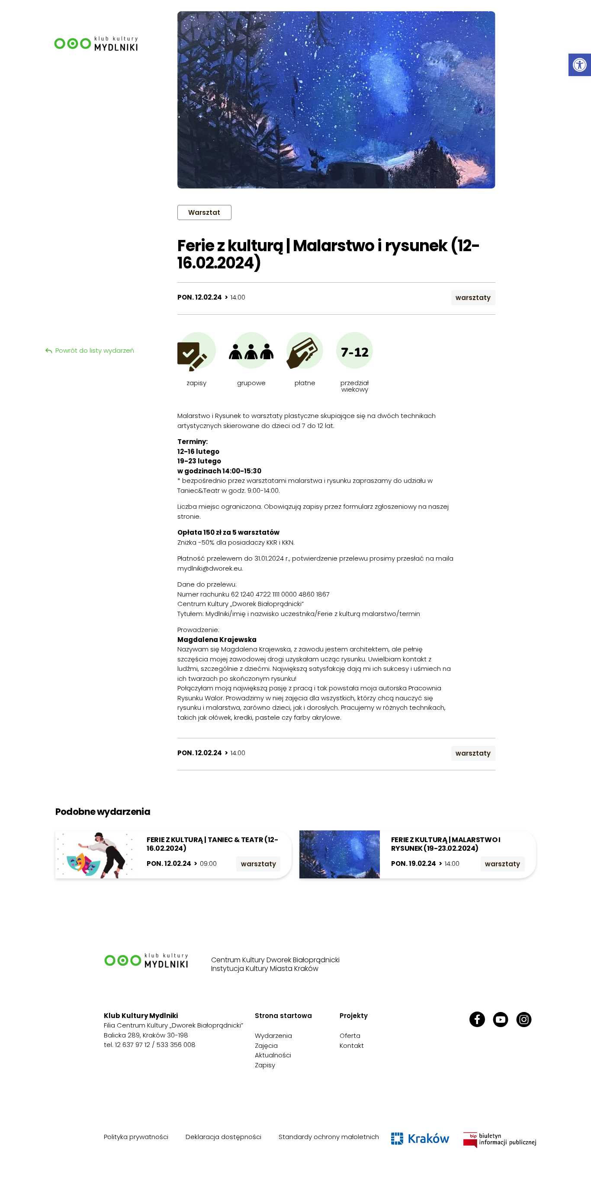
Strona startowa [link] (283, 1015)
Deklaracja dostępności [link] (223, 1136)
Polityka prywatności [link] (136, 1136)
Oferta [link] (350, 1035)
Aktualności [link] (273, 1055)
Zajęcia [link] (266, 1045)
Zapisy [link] (265, 1064)
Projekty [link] (354, 1015)
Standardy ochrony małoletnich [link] (329, 1136)
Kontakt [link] (352, 1045)
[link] (580, 65)
